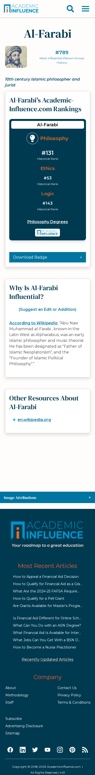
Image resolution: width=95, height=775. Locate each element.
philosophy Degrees (47, 221)
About (10, 688)
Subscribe (13, 718)
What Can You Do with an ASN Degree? (47, 625)
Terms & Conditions (73, 702)
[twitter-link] (35, 750)
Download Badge (30, 257)
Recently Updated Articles (47, 659)
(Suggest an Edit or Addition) (47, 309)
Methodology (16, 695)
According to (33, 323)
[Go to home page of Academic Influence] (21, 8)
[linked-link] (22, 750)
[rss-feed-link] (85, 750)
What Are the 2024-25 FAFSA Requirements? (51, 591)
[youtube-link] (47, 750)
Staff (9, 702)
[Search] (70, 8)
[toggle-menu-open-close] (85, 8)
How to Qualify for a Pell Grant (38, 598)
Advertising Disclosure (24, 726)
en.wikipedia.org (34, 419)
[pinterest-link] (72, 750)
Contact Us (66, 688)
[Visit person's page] (47, 232)
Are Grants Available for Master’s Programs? (50, 606)
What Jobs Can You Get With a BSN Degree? (51, 640)
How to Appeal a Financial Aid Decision (46, 576)
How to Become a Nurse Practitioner (44, 647)
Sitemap (12, 733)
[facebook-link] (10, 750)
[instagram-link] (59, 750)
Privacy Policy (69, 695)
